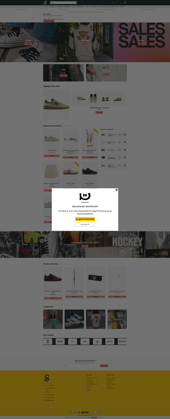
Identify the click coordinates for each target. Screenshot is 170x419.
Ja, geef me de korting (85, 219)
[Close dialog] (117, 190)
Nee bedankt (85, 224)
